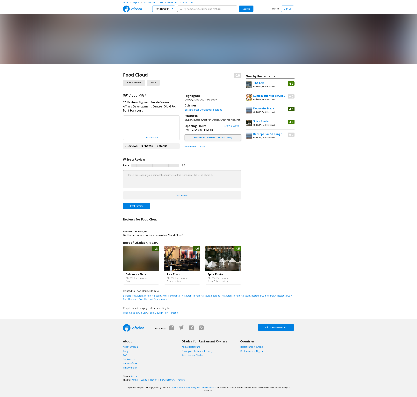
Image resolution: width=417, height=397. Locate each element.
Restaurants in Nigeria (252, 351)
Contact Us (129, 359)
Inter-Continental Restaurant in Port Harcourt (186, 295)
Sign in (275, 8)
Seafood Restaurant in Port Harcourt (230, 295)
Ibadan (153, 379)
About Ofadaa (130, 346)
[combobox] (163, 9)
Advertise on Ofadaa (192, 355)
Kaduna (182, 379)
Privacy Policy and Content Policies (200, 387)
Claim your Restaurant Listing (197, 351)
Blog (125, 351)
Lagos (144, 379)
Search (246, 8)
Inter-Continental (203, 109)
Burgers (189, 109)
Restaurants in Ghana (251, 346)
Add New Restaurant (276, 327)
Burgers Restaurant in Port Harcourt (142, 295)
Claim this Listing (213, 137)
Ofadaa (132, 9)
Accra (134, 376)
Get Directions (151, 137)
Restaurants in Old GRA (263, 295)
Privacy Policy (130, 367)
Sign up (287, 8)
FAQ (125, 355)
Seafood (217, 109)
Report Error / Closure (195, 146)
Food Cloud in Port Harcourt (163, 312)
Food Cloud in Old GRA (135, 312)
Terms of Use (130, 363)
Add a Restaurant (191, 346)
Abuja (135, 379)
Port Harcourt (167, 379)
